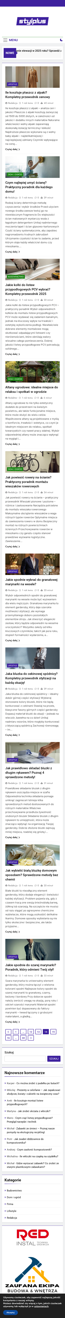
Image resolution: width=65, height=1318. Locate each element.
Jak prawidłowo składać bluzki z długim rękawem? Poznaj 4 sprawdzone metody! (28, 772)
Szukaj (9, 1052)
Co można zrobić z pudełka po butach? (37, 1083)
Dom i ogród (15, 174)
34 (23, 1038)
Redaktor (12, 397)
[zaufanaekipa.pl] (32, 1274)
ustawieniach (41, 1306)
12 (31, 1032)
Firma (10, 1204)
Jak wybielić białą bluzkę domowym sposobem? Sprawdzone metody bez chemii (31, 875)
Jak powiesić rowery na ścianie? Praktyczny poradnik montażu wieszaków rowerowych (28, 481)
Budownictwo (16, 276)
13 (38, 1032)
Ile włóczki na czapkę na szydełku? (39, 1156)
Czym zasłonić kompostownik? (34, 1149)
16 (8, 1038)
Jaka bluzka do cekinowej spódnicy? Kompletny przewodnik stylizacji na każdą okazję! (31, 678)
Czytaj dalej (11, 149)
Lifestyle (12, 84)
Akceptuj (10, 1312)
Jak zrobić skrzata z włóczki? (34, 1111)
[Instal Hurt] (32, 1238)
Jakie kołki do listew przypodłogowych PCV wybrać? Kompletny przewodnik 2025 (27, 289)
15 (53, 1032)
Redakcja (13, 103)
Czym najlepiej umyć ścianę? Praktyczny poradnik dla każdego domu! (29, 187)
